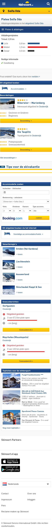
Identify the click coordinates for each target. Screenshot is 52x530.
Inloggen (31, 499)
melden (35, 77)
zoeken (39, 218)
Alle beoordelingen (7, 158)
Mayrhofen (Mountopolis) (15, 337)
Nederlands (13, 484)
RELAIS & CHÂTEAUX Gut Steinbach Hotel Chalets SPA (34, 392)
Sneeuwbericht (25, 330)
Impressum (6, 499)
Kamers (26, 207)
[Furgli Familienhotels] (8, 381)
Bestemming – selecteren (12, 197)
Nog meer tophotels (11, 428)
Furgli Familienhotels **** (32, 375)
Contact (5, 493)
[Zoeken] (48, 4)
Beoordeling (25, 121)
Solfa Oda (13, 11)
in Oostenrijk (42, 106)
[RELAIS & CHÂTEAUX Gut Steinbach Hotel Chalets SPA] (8, 397)
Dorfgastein (9, 306)
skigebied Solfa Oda (34, 23)
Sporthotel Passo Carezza (33, 411)
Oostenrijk (7, 309)
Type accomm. (38, 207)
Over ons (31, 493)
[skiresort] (26, 4)
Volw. (5, 207)
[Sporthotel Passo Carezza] (8, 417)
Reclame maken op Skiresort (15, 511)
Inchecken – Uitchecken (12, 188)
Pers (3, 505)
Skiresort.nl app (9, 454)
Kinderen (16, 207)
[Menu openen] (4, 4)
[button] (12, 218)
